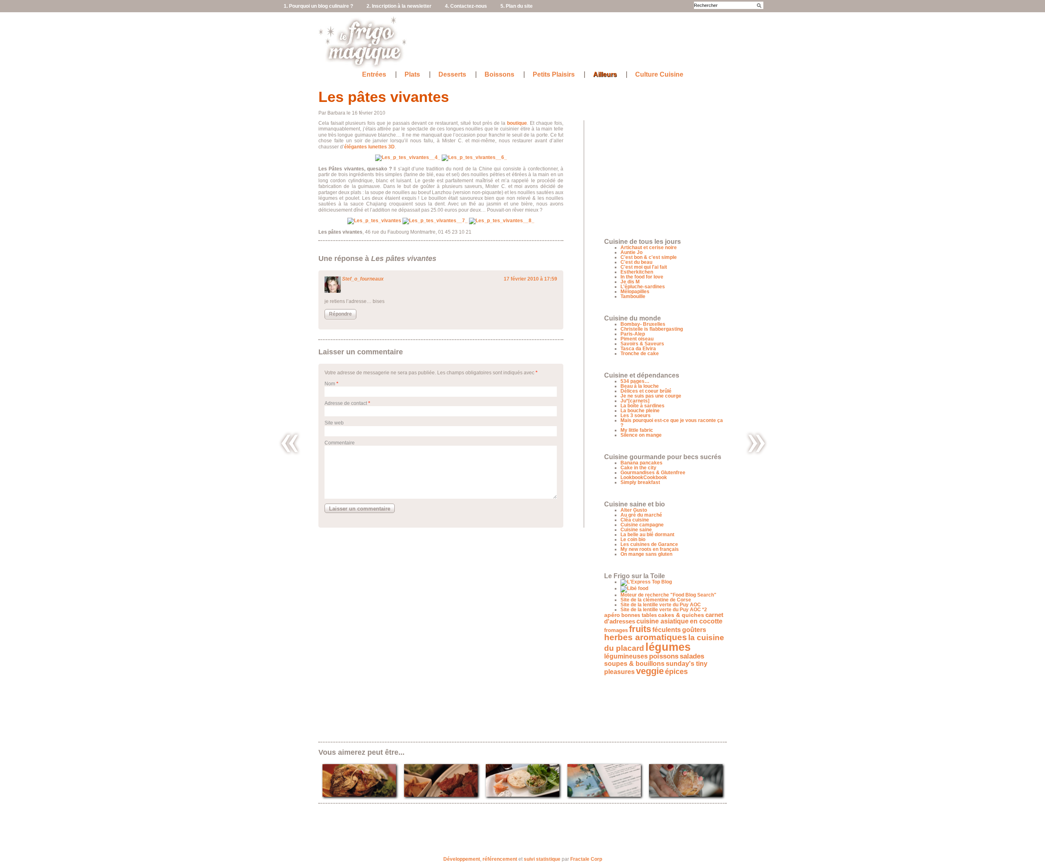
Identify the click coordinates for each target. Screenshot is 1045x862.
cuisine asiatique (662, 621)
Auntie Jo (631, 252)
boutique (517, 123)
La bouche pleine (640, 410)
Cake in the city (638, 468)
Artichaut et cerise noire (648, 247)
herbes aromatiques (645, 637)
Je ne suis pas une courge (650, 396)
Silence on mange (641, 435)
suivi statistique (542, 859)
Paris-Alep (632, 334)
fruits (640, 629)
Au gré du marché (641, 515)
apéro (612, 615)
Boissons (499, 74)
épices (676, 671)
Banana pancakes (641, 463)
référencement (499, 859)
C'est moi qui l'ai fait (643, 267)
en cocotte (706, 621)
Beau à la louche (639, 386)
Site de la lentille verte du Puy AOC (660, 605)
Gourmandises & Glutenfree (652, 472)
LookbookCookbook (643, 477)
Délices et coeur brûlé (645, 391)
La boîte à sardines (642, 406)
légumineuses (626, 656)
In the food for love (641, 277)
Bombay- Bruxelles (642, 324)
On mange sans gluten (646, 554)
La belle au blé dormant (647, 534)
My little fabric (636, 430)
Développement (461, 859)
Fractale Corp (586, 859)
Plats (412, 74)
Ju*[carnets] (634, 401)
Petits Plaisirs (554, 74)
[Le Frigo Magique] (362, 65)
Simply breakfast (640, 482)
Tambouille (632, 296)
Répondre (340, 314)
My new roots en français (649, 549)
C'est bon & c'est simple (648, 257)
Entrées (374, 74)
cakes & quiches (681, 615)
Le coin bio (632, 539)
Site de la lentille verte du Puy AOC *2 (663, 609)
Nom (330, 384)
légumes (668, 647)
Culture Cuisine (659, 74)
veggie (650, 671)
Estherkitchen (636, 272)
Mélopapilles (634, 291)
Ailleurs (605, 74)
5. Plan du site (516, 6)
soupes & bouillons (634, 663)
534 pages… (634, 381)
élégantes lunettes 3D (369, 147)
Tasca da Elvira (638, 348)
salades (692, 656)
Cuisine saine (636, 530)
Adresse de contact (346, 403)
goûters (694, 629)
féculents (666, 629)
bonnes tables (639, 615)
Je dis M (630, 282)
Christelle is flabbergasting (651, 329)
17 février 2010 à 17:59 (530, 279)
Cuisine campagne (642, 525)
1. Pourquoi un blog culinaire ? (318, 6)
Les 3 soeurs (635, 415)
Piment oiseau (637, 339)
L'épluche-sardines (642, 287)
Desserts (452, 74)
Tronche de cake (639, 353)
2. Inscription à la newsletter (399, 6)
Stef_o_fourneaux (363, 279)
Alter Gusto (633, 510)
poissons (663, 656)
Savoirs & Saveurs (642, 344)
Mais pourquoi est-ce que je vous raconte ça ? (671, 423)
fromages (616, 630)
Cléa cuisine (634, 520)
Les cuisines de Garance (649, 544)
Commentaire (340, 443)
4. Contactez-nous (466, 6)
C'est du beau (636, 262)
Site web (334, 423)
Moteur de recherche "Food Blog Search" (668, 595)
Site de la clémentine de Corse (655, 600)
